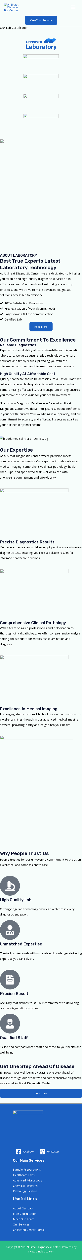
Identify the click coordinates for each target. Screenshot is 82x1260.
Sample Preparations (27, 1169)
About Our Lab (23, 1208)
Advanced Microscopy (27, 1180)
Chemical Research (25, 1186)
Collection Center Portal (29, 1230)
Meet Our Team (23, 1219)
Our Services (21, 1224)
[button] (41, 20)
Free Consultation (24, 1214)
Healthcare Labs (24, 1175)
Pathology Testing (25, 1191)
